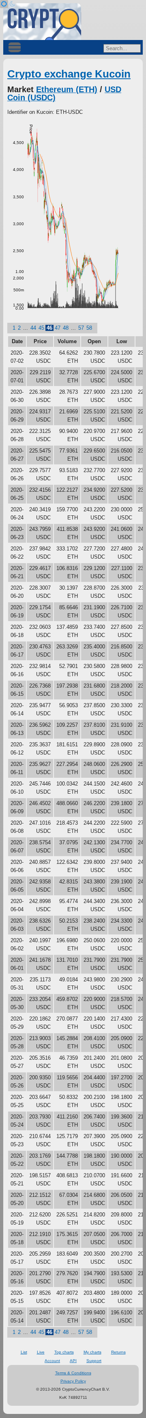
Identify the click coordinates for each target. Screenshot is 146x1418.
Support (93, 1360)
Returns (118, 1352)
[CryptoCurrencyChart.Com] (42, 21)
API (73, 1360)
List (24, 1352)
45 (41, 328)
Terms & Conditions (73, 1373)
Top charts (64, 1352)
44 (33, 328)
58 (89, 328)
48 (66, 328)
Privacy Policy (73, 1381)
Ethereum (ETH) (66, 89)
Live (41, 1352)
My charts (92, 1352)
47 (57, 328)
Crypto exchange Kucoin (69, 74)
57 (81, 328)
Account (52, 1360)
